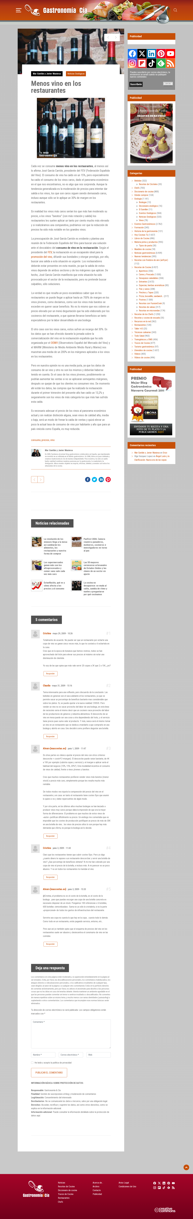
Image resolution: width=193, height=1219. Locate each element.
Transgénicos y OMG (143, 339)
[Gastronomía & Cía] (56, 10)
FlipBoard (142, 63)
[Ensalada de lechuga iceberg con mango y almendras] (116, 37)
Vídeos (137, 354)
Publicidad (97, 1194)
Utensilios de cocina (143, 350)
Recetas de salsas (147, 307)
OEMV (54, 342)
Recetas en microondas (149, 310)
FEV (50, 252)
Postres (142, 299)
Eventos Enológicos (147, 213)
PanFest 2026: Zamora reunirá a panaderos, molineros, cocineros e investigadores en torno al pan (95, 545)
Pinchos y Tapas (146, 292)
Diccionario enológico (148, 206)
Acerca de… (98, 1182)
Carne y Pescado (146, 274)
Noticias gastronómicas (144, 253)
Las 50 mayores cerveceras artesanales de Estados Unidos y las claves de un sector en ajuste (95, 568)
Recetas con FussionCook (150, 303)
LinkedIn (151, 53)
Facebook (132, 53)
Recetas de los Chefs (143, 314)
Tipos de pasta (145, 245)
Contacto (97, 1190)
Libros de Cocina (141, 238)
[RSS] (173, 1187)
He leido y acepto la (52, 1062)
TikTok (151, 63)
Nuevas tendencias (142, 256)
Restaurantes (140, 325)
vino (52, 440)
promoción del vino (41, 256)
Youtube (170, 53)
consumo (36, 440)
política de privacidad (62, 1062)
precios (45, 440)
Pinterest (161, 53)
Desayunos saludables (148, 278)
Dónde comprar (141, 195)
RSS (170, 63)
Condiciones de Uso (127, 1186)
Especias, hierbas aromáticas (151, 285)
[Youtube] (173, 1183)
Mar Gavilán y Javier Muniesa (47, 73)
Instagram (132, 63)
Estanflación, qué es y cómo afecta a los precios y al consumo (54, 585)
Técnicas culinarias (142, 332)
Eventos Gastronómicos (144, 224)
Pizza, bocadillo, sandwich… (151, 296)
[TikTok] (163, 1187)
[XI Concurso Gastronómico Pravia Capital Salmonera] (108, 37)
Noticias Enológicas (76, 73)
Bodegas (143, 202)
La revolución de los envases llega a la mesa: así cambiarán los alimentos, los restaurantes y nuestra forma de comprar (56, 546)
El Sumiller (143, 209)
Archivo (96, 1186)
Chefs (136, 188)
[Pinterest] (168, 1183)
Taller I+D (138, 328)
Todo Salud (139, 335)
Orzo (165, 452)
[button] (18, 10)
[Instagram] (154, 1187)
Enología (138, 198)
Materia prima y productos (146, 242)
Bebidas (137, 180)
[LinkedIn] (163, 1183)
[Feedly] (168, 1187)
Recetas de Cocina (142, 267)
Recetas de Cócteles (148, 184)
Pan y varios (144, 289)
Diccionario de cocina (143, 191)
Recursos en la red (142, 321)
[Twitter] (159, 1183)
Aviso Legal (124, 1182)
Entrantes (143, 281)
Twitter (142, 53)
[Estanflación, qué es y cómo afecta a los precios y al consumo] (37, 585)
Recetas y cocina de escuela (147, 317)
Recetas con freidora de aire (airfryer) (151, 260)
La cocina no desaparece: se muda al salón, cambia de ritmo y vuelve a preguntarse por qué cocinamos (95, 588)
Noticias (61, 1182)
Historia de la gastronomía (145, 231)
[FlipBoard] (159, 1187)
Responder (50, 673)
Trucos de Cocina (142, 343)
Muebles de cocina (142, 249)
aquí (38, 1115)
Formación (139, 227)
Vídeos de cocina (142, 357)
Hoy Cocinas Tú (141, 235)
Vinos (141, 220)
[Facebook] (154, 1183)
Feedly (161, 63)
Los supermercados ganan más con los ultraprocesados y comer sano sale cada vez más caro (54, 568)
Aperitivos (143, 271)
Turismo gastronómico (144, 346)
